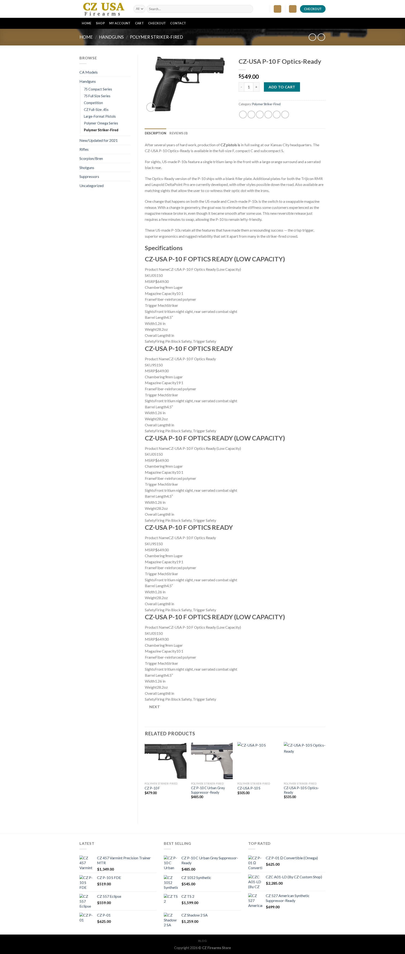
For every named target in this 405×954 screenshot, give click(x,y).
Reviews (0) (178, 133)
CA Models (88, 72)
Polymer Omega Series (101, 123)
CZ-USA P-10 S (248, 788)
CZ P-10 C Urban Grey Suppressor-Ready (208, 790)
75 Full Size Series (97, 96)
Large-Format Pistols (100, 116)
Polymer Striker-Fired (156, 37)
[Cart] (292, 9)
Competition (93, 103)
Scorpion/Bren (91, 158)
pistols (231, 145)
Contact (178, 23)
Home (86, 23)
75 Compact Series (98, 89)
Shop (100, 23)
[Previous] (145, 779)
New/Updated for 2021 (98, 140)
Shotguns (86, 167)
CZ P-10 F (152, 788)
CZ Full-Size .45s (96, 110)
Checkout (157, 23)
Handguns (111, 37)
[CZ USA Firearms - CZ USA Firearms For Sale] (102, 9)
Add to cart (282, 87)
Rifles (84, 149)
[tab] (155, 133)
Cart (139, 23)
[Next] (325, 779)
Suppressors (89, 176)
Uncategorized (91, 185)
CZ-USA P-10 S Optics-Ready (301, 790)
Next (154, 707)
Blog (202, 941)
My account (120, 23)
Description (155, 133)
